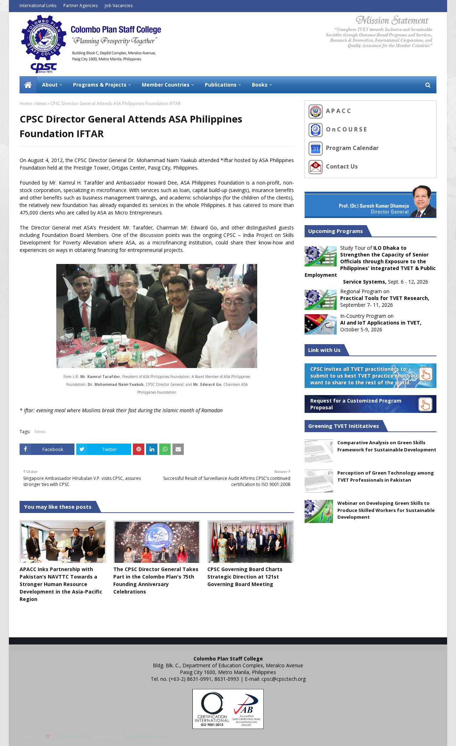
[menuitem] (28, 84)
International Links (38, 5)
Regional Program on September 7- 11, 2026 (384, 298)
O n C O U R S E (346, 129)
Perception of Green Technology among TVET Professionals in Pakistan (385, 476)
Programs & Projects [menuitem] (99, 84)
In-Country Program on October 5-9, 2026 (380, 322)
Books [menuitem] (260, 84)
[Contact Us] (317, 166)
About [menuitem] (50, 84)
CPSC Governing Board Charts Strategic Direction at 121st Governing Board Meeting (245, 576)
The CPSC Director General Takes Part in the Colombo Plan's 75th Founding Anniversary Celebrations (155, 580)
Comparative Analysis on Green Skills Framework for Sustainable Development (386, 446)
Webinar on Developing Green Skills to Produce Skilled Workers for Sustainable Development (386, 510)
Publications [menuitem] (221, 84)
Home (26, 103)
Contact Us (341, 166)
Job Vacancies (119, 5)
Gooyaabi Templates (145, 736)
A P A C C (338, 111)
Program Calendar (352, 148)
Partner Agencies (80, 5)
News (41, 103)
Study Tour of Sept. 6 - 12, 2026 (370, 264)
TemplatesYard (73, 736)
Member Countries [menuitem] (166, 84)
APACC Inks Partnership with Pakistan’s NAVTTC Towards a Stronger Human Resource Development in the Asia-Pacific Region (61, 584)
